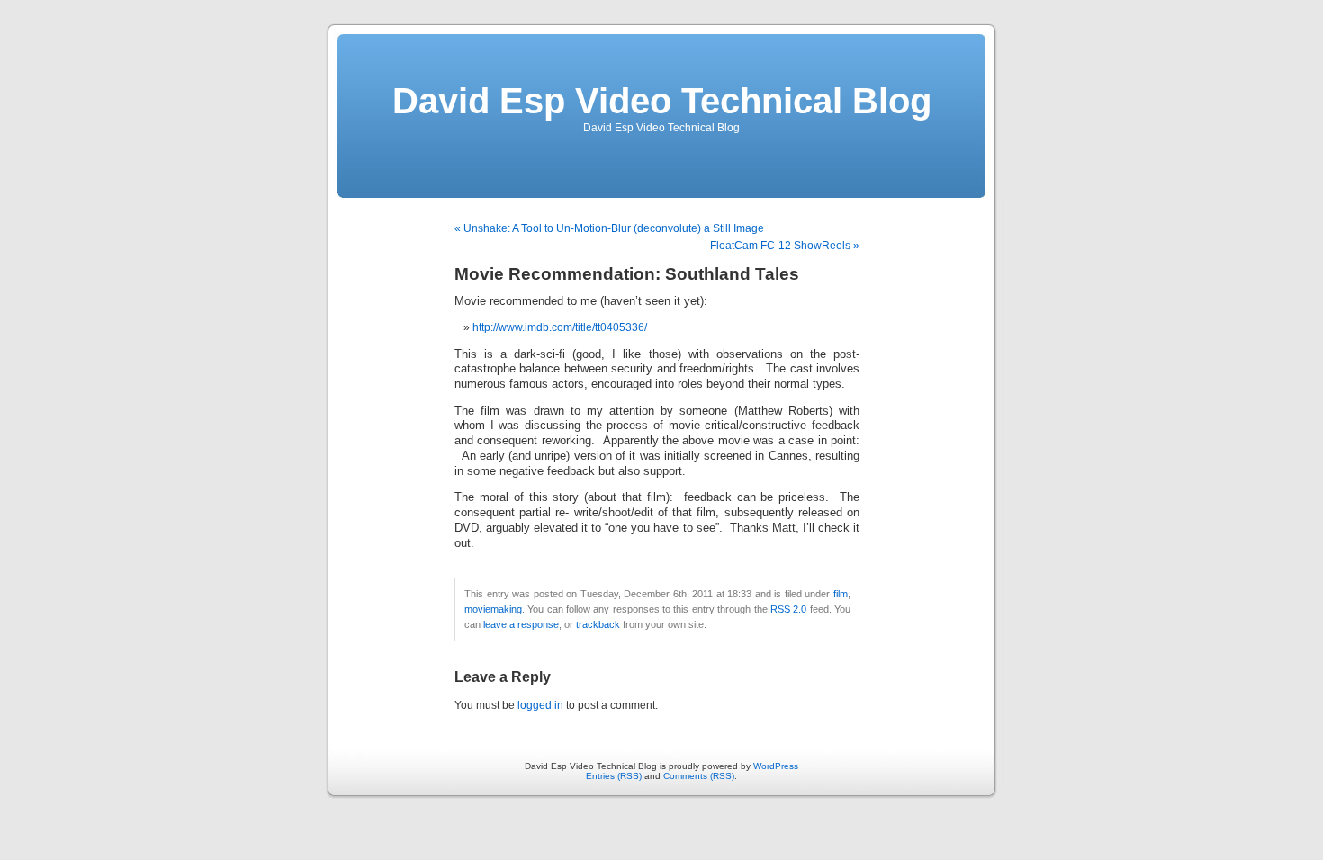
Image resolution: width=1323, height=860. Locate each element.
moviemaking (493, 609)
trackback (598, 624)
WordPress (775, 766)
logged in (540, 705)
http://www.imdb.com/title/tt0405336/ (559, 327)
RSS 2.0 (788, 609)
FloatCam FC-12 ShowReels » (785, 245)
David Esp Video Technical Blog (662, 101)
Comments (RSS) (698, 776)
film (840, 593)
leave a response (521, 624)
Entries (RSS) (614, 776)
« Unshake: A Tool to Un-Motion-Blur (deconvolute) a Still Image (609, 228)
